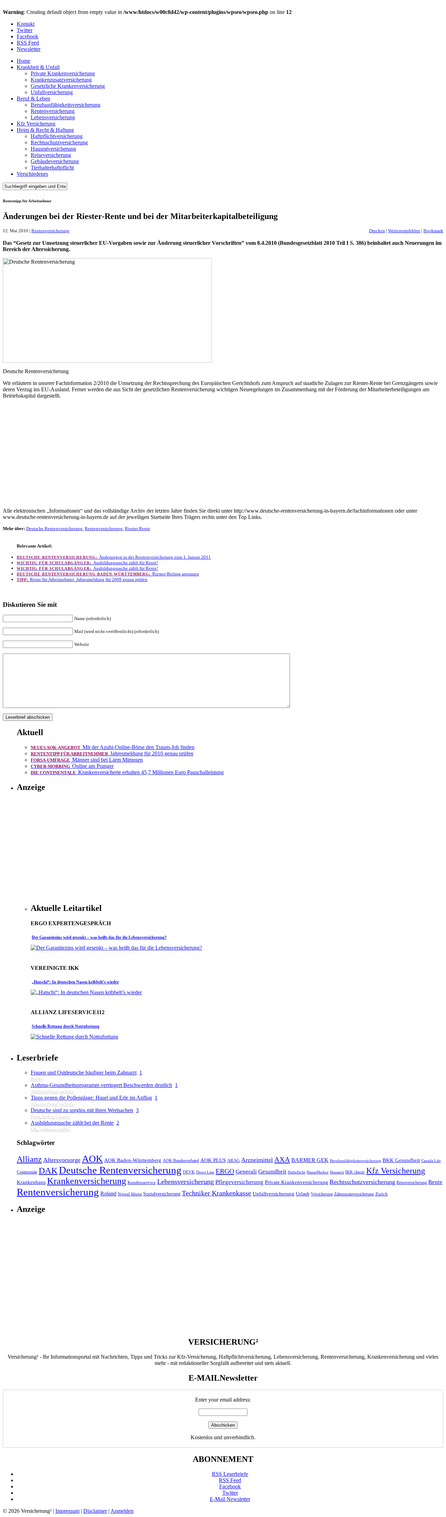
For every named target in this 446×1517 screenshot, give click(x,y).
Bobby (37, 1079)
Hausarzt (337, 1172)
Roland (108, 1194)
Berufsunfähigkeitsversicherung (65, 105)
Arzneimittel (257, 1159)
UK (34, 1129)
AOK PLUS (213, 1160)
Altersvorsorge (61, 1159)
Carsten (62, 1116)
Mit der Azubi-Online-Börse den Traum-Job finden (112, 747)
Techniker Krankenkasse (216, 1193)
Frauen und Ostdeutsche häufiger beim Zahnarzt (84, 1073)
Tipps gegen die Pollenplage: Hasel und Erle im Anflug (91, 1098)
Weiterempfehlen (404, 230)
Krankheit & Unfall (38, 67)
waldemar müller (54, 1129)
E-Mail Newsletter (230, 1499)
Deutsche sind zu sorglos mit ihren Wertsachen (82, 1110)
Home (23, 61)
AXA (282, 1159)
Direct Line (205, 1172)
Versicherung (322, 1194)
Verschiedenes (32, 174)
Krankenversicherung (86, 1181)
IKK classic (355, 1172)
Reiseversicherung (51, 155)
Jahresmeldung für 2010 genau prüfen (112, 753)
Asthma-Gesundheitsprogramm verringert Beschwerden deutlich (101, 1085)
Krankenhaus (31, 1182)
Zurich (381, 1194)
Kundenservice (142, 1182)
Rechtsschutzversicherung (59, 142)
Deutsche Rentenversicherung (54, 528)
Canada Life (431, 1161)
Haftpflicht (296, 1172)
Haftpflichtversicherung (57, 136)
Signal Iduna (130, 1194)
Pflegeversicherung (239, 1181)
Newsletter (28, 49)
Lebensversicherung (53, 117)
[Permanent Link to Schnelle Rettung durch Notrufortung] (74, 1037)
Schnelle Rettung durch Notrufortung (65, 1026)
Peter (35, 1116)
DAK (48, 1170)
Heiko (47, 1116)
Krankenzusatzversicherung (61, 80)
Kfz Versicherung (36, 124)
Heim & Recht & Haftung (45, 130)
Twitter (24, 30)
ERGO (225, 1171)
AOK (92, 1158)
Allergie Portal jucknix (52, 1091)
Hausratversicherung (53, 149)
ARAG (233, 1160)
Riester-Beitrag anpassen (108, 573)
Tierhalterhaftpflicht (52, 168)
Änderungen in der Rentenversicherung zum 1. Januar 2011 (114, 557)
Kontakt (25, 24)
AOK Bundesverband (181, 1160)
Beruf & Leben (33, 98)
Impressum (67, 1511)
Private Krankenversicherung (63, 73)
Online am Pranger (72, 766)
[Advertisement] (223, 453)
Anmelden (121, 1511)
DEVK (189, 1172)
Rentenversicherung (53, 111)
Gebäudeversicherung (55, 161)
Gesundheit (272, 1171)
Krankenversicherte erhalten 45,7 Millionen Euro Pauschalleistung (127, 772)
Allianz (29, 1159)
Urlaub (302, 1194)
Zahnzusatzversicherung (354, 1194)
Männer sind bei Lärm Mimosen (87, 760)
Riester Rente (137, 528)
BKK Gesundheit (401, 1160)
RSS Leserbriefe (230, 1474)
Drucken (377, 230)
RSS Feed (28, 43)
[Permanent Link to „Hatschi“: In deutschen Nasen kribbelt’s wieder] (86, 992)
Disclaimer (95, 1511)
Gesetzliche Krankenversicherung (68, 86)
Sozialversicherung (161, 1194)
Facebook (27, 36)
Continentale (27, 1172)
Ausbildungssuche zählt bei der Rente (72, 1123)
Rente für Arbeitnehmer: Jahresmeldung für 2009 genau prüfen (82, 579)
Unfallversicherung (52, 92)
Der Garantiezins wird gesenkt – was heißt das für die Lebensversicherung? (99, 937)
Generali (246, 1171)
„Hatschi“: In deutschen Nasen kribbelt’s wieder (75, 982)
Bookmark (433, 230)
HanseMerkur (318, 1172)
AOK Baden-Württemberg (132, 1160)
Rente (435, 1181)
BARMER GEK (310, 1160)
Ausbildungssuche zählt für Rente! (87, 562)
